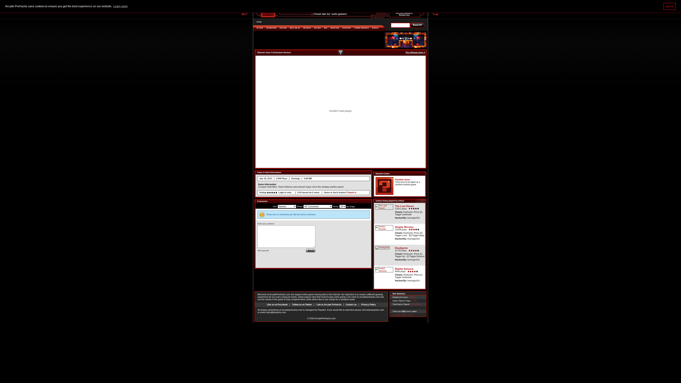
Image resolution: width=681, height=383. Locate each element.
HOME (259, 22)
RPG (325, 28)
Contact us (351, 304)
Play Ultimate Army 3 (415, 52)
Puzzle (375, 28)
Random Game (402, 179)
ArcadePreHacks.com (325, 318)
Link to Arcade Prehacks (329, 304)
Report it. (352, 192)
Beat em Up (295, 28)
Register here (404, 15)
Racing (317, 28)
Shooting (334, 28)
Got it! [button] (670, 6)
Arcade (283, 28)
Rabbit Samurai (404, 268)
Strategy (346, 28)
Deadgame (401, 247)
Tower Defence (361, 28)
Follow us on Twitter (302, 304)
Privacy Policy (368, 304)
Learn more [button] (120, 6)
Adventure (271, 28)
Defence (307, 28)
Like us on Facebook (277, 304)
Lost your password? (404, 13)
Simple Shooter (404, 227)
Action (259, 28)
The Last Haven (404, 206)
